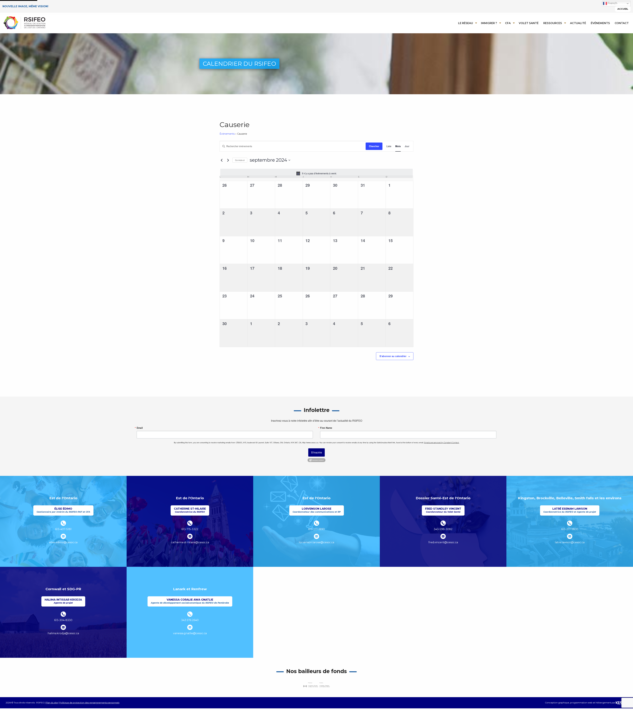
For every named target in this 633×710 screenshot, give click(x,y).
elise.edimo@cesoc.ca (63, 542)
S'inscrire (316, 452)
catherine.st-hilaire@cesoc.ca (190, 542)
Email (140, 428)
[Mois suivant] (228, 160)
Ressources (552, 23)
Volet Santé (529, 23)
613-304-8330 (63, 620)
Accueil (622, 8)
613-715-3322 (189, 529)
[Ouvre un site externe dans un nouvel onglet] (316, 684)
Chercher (374, 146)
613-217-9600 (569, 529)
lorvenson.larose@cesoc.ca (316, 542)
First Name (326, 428)
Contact (622, 23)
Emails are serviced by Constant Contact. (441, 442)
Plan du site (52, 702)
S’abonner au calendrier (392, 356)
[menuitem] (466, 23)
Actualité (578, 23)
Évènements (227, 133)
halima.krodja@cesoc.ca (63, 633)
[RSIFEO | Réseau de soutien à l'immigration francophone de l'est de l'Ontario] (24, 22)
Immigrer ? (489, 23)
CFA (508, 23)
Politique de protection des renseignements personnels (89, 702)
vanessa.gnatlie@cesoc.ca (190, 633)
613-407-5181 (63, 529)
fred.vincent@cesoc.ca (443, 542)
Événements (600, 23)
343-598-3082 (443, 529)
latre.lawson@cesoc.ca (570, 542)
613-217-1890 (316, 529)
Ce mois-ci (240, 160)
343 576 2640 (190, 620)
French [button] (612, 3)
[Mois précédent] (222, 160)
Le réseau (465, 23)
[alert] (316, 173)
